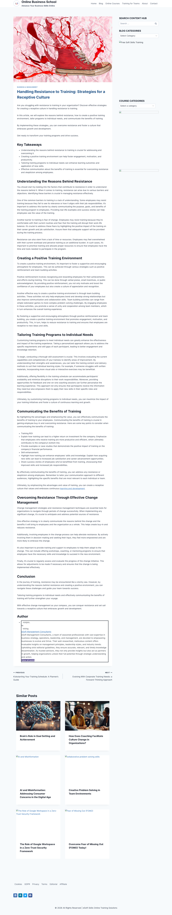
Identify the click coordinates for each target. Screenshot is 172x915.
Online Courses (112, 3)
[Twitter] (25, 895)
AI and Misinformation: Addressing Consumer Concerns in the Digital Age (35, 794)
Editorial (53, 884)
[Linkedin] (15, 895)
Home (94, 3)
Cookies (18, 884)
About (145, 3)
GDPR (27, 884)
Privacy (35, 884)
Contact (153, 3)
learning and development (72, 488)
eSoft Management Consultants (36, 632)
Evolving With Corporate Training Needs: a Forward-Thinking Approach (92, 676)
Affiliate (63, 884)
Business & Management (27, 87)
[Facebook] (30, 895)
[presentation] (38, 715)
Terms (44, 884)
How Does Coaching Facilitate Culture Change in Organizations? (86, 739)
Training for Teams (131, 3)
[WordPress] (20, 895)
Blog (101, 3)
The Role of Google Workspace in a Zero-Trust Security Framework (37, 848)
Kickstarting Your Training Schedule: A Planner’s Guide (35, 676)
